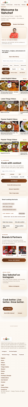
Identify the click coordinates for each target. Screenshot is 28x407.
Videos (3, 362)
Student (3, 369)
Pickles (3, 371)
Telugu (22, 69)
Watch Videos (6, 24)
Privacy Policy (4, 387)
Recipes (3, 364)
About (2, 373)
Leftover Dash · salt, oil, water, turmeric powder (14, 216)
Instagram (3, 4)
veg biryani (5, 65)
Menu (25, 1)
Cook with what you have (14, 185)
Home (2, 360)
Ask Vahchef (22, 72)
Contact (20, 313)
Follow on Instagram (14, 286)
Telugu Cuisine (5, 367)
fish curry (16, 65)
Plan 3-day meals (14, 193)
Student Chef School (18, 24)
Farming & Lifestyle (6, 375)
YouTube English (9, 4)
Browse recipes (14, 72)
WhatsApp (23, 4)
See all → (25, 78)
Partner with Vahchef (14, 260)
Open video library (14, 56)
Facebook (21, 354)
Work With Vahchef (9, 313)
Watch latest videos (5, 73)
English (14, 69)
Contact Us (4, 389)
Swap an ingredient (14, 189)
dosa (11, 65)
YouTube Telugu (17, 4)
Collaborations (5, 377)
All (5, 69)
